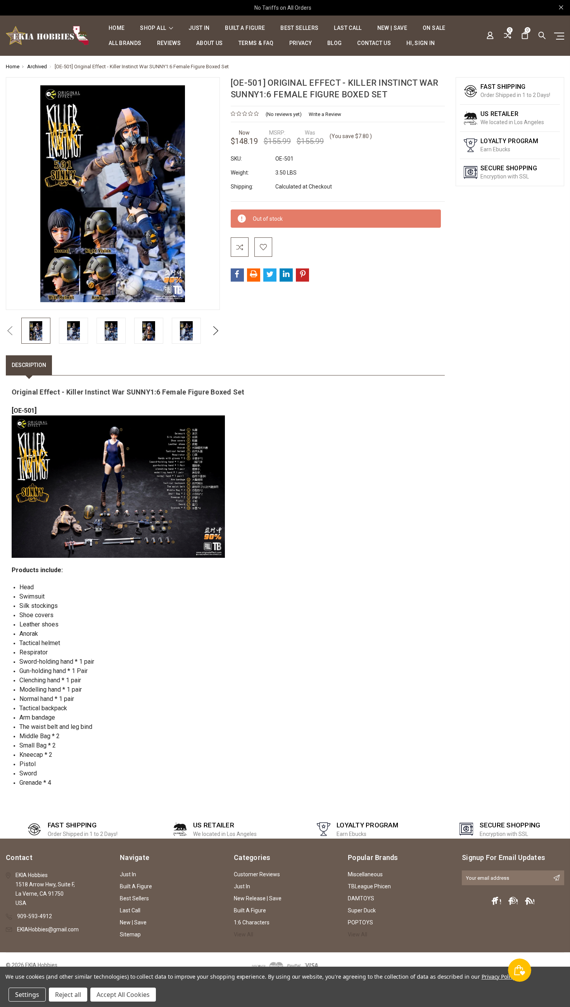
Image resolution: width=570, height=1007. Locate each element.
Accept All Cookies (123, 994)
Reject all (68, 994)
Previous (10, 331)
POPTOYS (360, 922)
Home (116, 28)
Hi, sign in (420, 43)
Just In (198, 28)
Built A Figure (245, 28)
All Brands (125, 43)
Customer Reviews (257, 874)
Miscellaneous (365, 874)
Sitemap (130, 934)
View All (243, 934)
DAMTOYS (361, 898)
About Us (209, 43)
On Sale (434, 28)
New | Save (392, 28)
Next (216, 331)
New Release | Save (258, 898)
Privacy (300, 43)
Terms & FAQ (256, 43)
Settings (27, 994)
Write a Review (325, 114)
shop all (153, 28)
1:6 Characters (251, 922)
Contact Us (374, 43)
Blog (334, 43)
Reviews (169, 43)
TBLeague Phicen (369, 886)
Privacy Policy (498, 976)
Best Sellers (299, 28)
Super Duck (362, 910)
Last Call (347, 28)
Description (29, 365)
